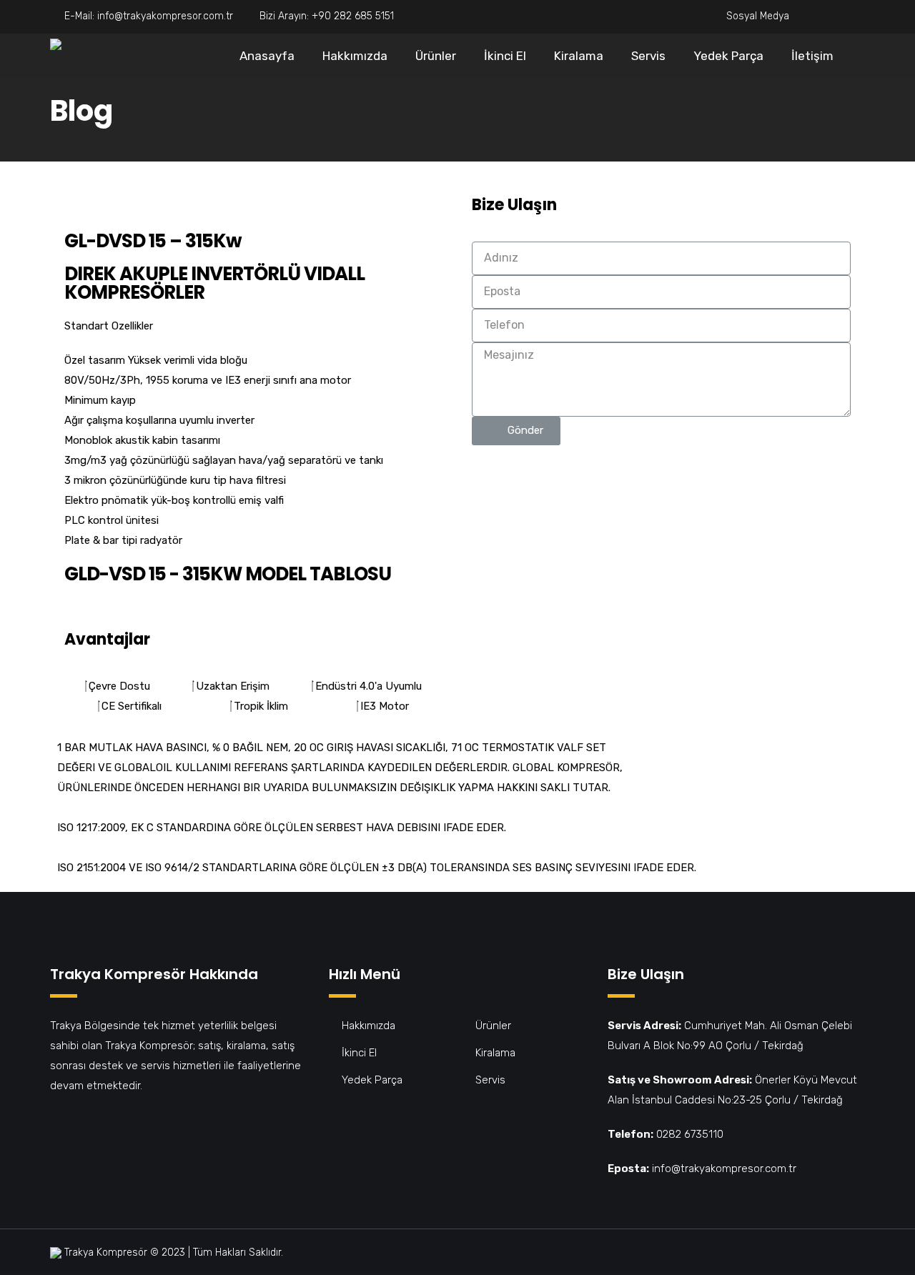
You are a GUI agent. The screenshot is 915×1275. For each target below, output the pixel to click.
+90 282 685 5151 (353, 16)
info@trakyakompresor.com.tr (165, 16)
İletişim (812, 56)
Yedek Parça (728, 56)
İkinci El (505, 56)
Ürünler (435, 56)
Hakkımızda (354, 56)
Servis (648, 56)
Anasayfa (267, 56)
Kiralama (578, 56)
